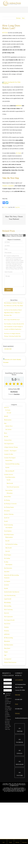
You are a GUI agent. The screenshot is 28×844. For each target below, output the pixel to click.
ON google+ (20, 786)
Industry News (9, 460)
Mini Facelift (10, 517)
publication (7, 668)
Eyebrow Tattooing (8, 548)
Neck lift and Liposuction (13, 521)
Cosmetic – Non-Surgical (10, 484)
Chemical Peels (8, 474)
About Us (6, 441)
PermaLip (6, 665)
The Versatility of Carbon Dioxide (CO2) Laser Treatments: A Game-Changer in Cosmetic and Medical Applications (14, 360)
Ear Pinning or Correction (10, 537)
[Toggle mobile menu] (25, 3)
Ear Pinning (7, 534)
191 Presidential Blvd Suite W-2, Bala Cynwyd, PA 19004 (20, 721)
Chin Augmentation (9, 477)
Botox (19, 207)
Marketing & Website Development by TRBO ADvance (17, 819)
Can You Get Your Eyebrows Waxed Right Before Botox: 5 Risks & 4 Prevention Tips (13, 346)
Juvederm (6, 619)
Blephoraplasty (9, 571)
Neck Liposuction (8, 650)
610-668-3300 (7, 383)
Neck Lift (6, 647)
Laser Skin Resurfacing (9, 629)
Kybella (7, 501)
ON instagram (19, 797)
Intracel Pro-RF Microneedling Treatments (11, 611)
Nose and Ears (8, 524)
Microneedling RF (9, 505)
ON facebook (19, 775)
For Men (6, 596)
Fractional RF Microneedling (12, 498)
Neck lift (7, 585)
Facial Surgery (7, 589)
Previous (18, 18)
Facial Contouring (8, 559)
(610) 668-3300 (20, 825)
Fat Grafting (7, 592)
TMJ (5, 689)
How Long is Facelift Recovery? (12, 353)
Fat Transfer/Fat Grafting (11, 578)
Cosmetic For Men (8, 488)
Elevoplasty (7, 544)
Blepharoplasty (7, 454)
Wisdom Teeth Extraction (10, 696)
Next (23, 18)
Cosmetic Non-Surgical (9, 492)
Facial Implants (8, 565)
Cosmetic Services (8, 508)
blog (16, 207)
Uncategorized (7, 693)
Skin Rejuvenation (8, 679)
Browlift (6, 470)
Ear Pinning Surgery (9, 541)
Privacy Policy (6, 818)
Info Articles (8, 463)
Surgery (6, 686)
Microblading (7, 636)
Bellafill (6, 450)
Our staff (9, 447)
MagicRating (17, 428)
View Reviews (14, 425)
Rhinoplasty (10, 527)
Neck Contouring (8, 643)
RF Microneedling (8, 672)
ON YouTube (20, 808)
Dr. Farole (18, 153)
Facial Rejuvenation (10, 511)
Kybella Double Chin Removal (11, 626)
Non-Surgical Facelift (9, 654)
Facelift (8, 514)
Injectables (6, 605)
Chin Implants (8, 561)
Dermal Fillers (8, 494)
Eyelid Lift (6, 552)
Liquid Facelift (7, 633)
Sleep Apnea (7, 682)
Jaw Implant (7, 615)
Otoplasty (6, 661)
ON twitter (19, 764)
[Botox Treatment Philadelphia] (14, 82)
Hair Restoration (8, 602)
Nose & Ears (7, 657)
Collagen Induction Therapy (11, 481)
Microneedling (7, 640)
